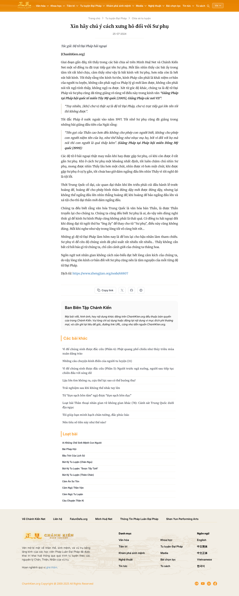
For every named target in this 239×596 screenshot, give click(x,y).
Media (164, 553)
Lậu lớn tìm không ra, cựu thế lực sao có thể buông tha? (99, 380)
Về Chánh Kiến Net (33, 519)
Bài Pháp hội (69, 449)
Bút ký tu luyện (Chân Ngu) (77, 462)
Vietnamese (204, 559)
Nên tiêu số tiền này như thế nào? (84, 422)
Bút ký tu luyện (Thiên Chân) (78, 474)
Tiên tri (123, 546)
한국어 (201, 566)
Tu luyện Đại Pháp (171, 546)
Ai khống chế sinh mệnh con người (82, 442)
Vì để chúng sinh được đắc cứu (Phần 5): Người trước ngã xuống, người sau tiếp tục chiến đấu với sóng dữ (118, 370)
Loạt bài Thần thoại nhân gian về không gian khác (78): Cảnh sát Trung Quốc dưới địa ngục (118, 405)
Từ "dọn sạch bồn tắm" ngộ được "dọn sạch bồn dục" (96, 395)
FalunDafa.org (78, 519)
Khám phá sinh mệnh (132, 553)
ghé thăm (51, 567)
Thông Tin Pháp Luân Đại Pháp (139, 519)
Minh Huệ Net (103, 519)
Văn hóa (124, 540)
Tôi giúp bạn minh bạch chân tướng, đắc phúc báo (95, 415)
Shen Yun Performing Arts (182, 519)
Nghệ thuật (126, 559)
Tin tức (123, 566)
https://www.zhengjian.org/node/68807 (100, 273)
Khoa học (166, 540)
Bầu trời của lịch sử (73, 455)
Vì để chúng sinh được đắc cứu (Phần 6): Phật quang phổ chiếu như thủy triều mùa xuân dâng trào (118, 351)
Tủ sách (200, 5)
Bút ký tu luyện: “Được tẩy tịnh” (80, 468)
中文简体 (202, 546)
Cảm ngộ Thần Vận (73, 487)
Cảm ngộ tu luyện (72, 494)
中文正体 (202, 553)
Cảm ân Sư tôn (70, 481)
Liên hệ (57, 519)
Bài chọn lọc (173, 5)
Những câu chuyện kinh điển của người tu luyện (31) (97, 361)
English (201, 540)
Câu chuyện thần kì (73, 500)
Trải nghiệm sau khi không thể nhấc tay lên (91, 388)
